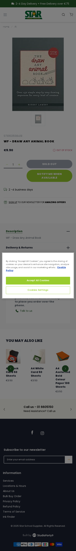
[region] (38, 275)
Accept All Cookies (38, 280)
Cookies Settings (37, 290)
